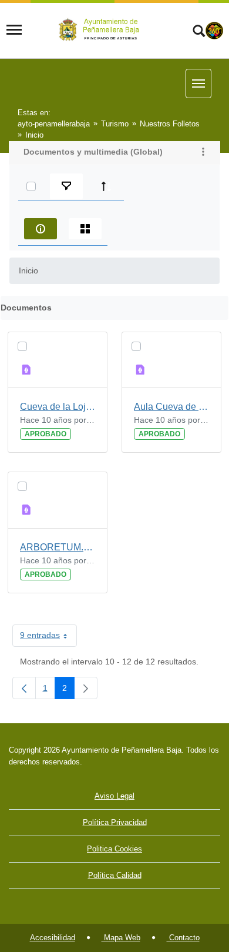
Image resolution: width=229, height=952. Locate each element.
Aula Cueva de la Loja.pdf (171, 407)
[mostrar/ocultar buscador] (199, 32)
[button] (203, 152)
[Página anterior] (24, 688)
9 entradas (48, 637)
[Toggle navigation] (14, 30)
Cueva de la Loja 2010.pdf (57, 407)
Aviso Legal (114, 795)
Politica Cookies (114, 848)
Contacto (183, 937)
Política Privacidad (115, 822)
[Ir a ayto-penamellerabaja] (101, 29)
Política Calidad (115, 875)
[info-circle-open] (40, 228)
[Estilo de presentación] (85, 228)
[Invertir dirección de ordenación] (106, 186)
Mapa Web (121, 937)
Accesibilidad (52, 937)
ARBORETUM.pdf (57, 547)
